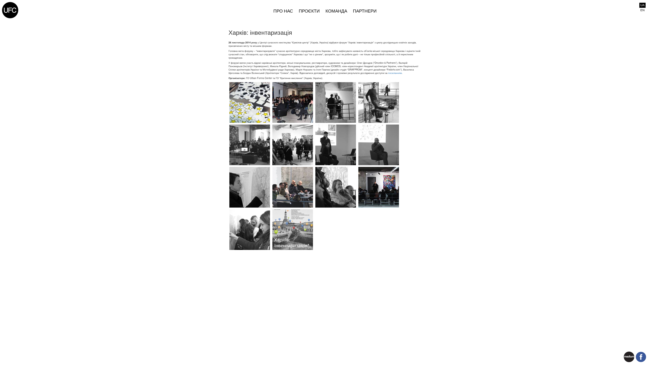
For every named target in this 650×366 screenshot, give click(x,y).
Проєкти (309, 11)
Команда (336, 11)
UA (642, 5)
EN (642, 10)
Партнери (365, 11)
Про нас (283, 11)
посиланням (395, 73)
